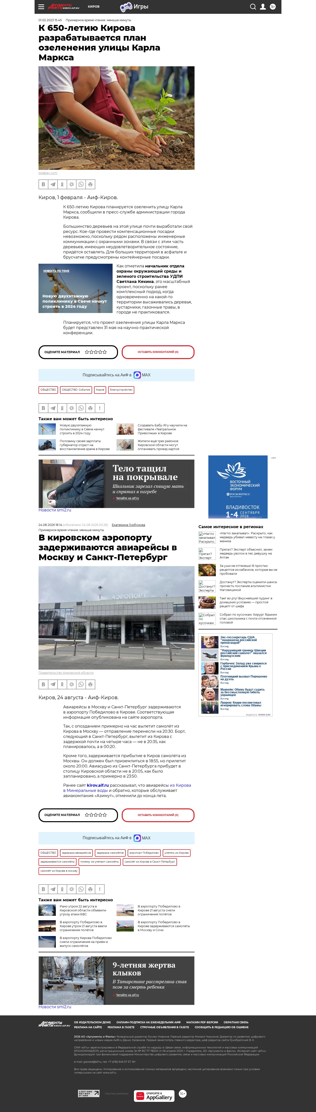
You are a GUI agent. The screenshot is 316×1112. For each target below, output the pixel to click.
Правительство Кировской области (66, 673)
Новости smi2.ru (55, 510)
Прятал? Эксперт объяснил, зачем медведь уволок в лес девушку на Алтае (246, 553)
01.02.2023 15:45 (50, 20)
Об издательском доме (92, 1022)
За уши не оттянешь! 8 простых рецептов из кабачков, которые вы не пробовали (248, 569)
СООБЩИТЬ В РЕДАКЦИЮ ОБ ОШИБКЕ (222, 1027)
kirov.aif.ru (98, 785)
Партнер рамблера (116, 1093)
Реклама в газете (121, 1027)
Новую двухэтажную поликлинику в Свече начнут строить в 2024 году (82, 429)
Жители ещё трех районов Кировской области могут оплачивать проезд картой (158, 445)
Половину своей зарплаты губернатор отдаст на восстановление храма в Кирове (85, 445)
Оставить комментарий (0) (158, 352)
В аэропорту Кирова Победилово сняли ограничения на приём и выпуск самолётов (86, 942)
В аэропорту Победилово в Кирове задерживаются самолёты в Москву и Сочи (164, 926)
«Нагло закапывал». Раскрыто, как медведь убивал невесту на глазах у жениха (247, 537)
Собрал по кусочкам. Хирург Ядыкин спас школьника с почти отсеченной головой (248, 618)
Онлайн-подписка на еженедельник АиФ (149, 1022)
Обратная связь (236, 1022)
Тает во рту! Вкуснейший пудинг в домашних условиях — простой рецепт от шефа (246, 602)
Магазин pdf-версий (202, 1022)
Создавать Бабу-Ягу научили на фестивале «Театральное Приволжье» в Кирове (162, 429)
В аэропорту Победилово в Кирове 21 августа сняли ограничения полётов (159, 910)
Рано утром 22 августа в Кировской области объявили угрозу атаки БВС (83, 910)
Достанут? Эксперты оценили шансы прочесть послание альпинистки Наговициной (248, 586)
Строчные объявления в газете (164, 1027)
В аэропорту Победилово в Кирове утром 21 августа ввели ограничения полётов (83, 926)
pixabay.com (48, 173)
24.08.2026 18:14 (50, 525)
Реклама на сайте (88, 1027)
